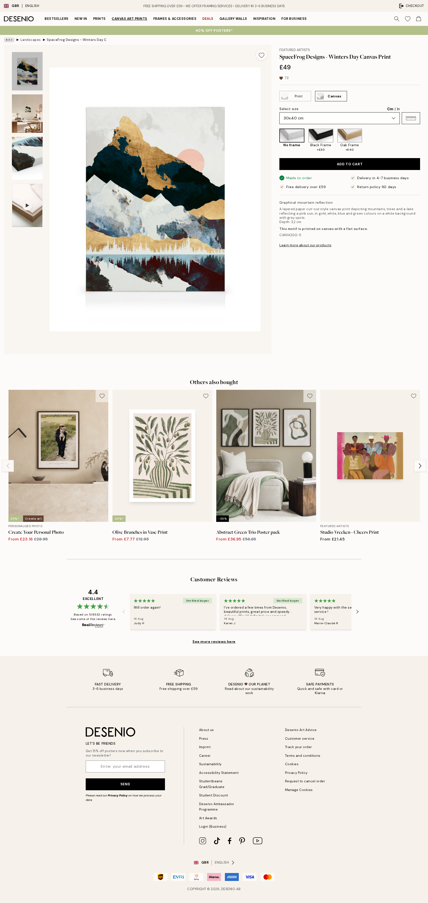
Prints (99, 19)
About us (206, 730)
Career (205, 756)
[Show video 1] (27, 205)
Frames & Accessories (174, 19)
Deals (208, 19)
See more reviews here (214, 641)
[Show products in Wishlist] (407, 19)
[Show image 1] (27, 71)
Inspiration (264, 19)
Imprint (205, 747)
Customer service (300, 738)
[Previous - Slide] (275, 140)
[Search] (396, 19)
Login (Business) (213, 826)
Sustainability (210, 764)
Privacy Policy (118, 795)
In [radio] (398, 109)
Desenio (228, 889)
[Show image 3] (27, 158)
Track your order (298, 747)
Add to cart (350, 164)
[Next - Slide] (424, 140)
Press (203, 738)
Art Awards (208, 818)
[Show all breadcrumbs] (9, 39)
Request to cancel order (305, 781)
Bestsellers (57, 19)
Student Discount (213, 795)
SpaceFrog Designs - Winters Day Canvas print (76, 40)
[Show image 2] (27, 113)
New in (81, 19)
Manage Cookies (299, 790)
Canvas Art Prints (129, 19)
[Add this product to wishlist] (262, 55)
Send (125, 784)
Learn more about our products (305, 245)
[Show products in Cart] (418, 19)
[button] (411, 118)
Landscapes (31, 40)
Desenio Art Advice (301, 730)
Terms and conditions (303, 756)
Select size (288, 109)
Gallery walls (233, 19)
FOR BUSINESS (294, 19)
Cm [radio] (390, 109)
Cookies (292, 764)
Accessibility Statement (219, 773)
